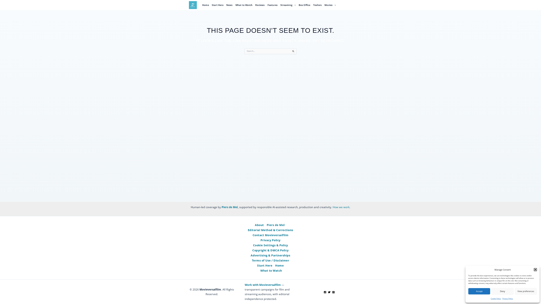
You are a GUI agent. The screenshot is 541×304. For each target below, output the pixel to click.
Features (273, 5)
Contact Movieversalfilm (271, 235)
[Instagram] (333, 292)
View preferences (525, 291)
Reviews (260, 5)
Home (205, 5)
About (259, 225)
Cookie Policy (496, 298)
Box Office (304, 5)
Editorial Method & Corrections (270, 230)
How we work (341, 207)
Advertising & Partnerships (270, 255)
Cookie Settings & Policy (270, 245)
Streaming (286, 5)
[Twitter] (329, 292)
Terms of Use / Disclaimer (270, 260)
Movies (328, 5)
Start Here (217, 5)
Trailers (317, 5)
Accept (479, 291)
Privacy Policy (507, 298)
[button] (535, 269)
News (229, 5)
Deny (502, 291)
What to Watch (244, 5)
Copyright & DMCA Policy (270, 250)
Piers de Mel (276, 225)
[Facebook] (325, 292)
